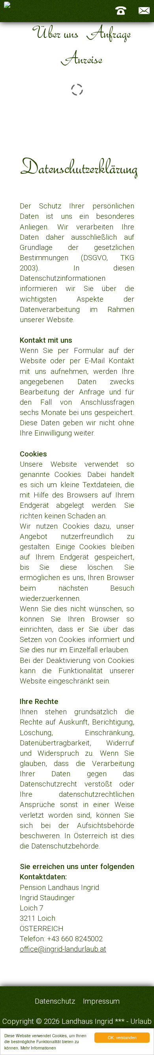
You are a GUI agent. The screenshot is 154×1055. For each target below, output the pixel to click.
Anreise (81, 58)
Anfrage (108, 32)
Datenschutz (55, 1001)
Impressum (101, 1001)
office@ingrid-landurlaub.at (63, 949)
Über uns (55, 32)
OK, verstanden (122, 1037)
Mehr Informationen (38, 1048)
